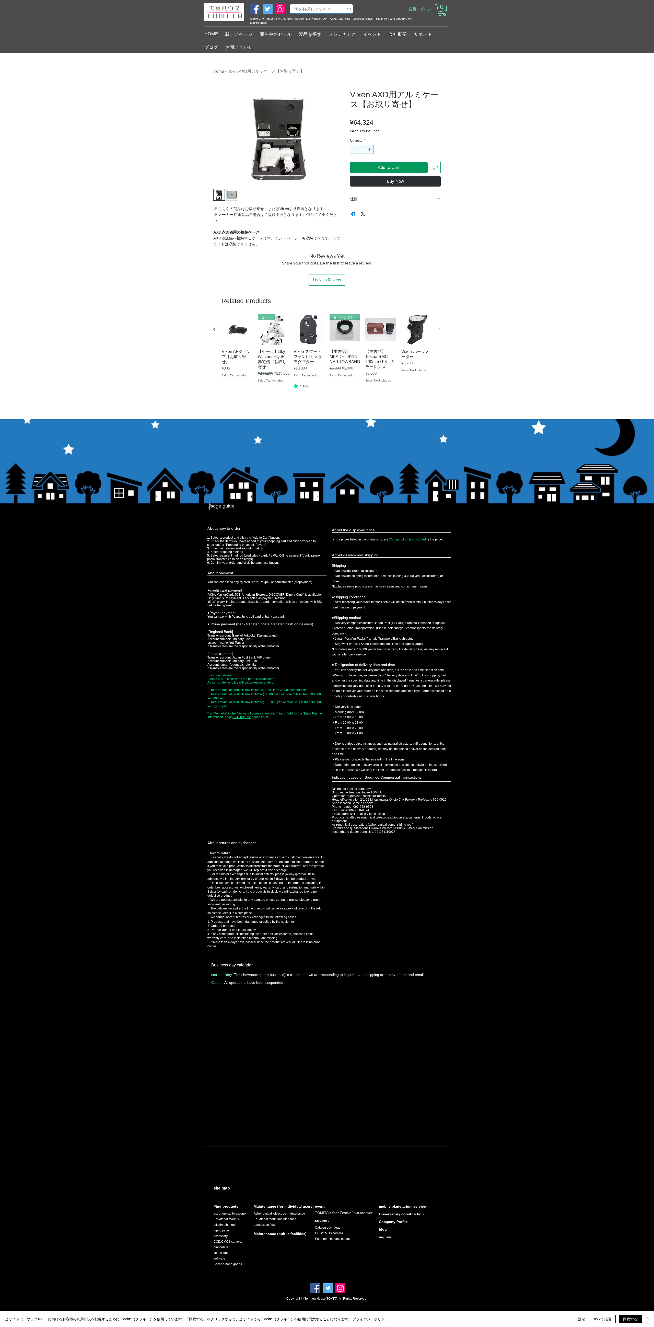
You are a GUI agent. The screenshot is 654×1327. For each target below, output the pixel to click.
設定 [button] (581, 1318)
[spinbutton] (362, 149)
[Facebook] (255, 9)
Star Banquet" (363, 1213)
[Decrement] (354, 149)
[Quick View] (237, 329)
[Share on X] (363, 214)
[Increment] (370, 149)
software (219, 1258)
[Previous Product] (214, 329)
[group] (326, 358)
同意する (630, 1318)
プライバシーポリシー (370, 1318)
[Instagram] (280, 9)
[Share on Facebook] (353, 214)
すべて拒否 (602, 1318)
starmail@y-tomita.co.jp (369, 814)
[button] (442, 10)
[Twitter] (268, 9)
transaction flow (264, 1225)
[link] (301, 386)
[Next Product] (439, 329)
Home (218, 71)
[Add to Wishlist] (435, 167)
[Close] (648, 1319)
